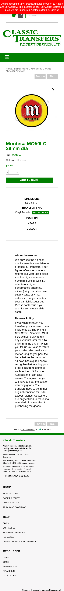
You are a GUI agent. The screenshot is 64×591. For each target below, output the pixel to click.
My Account (9, 571)
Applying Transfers (14, 532)
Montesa (36, 69)
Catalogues (9, 576)
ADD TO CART (29, 180)
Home (9, 69)
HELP (6, 516)
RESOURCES (11, 551)
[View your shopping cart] (13, 15)
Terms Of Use (10, 494)
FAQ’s (6, 523)
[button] (53, 89)
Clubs (6, 562)
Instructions (40, 212)
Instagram (8, 537)
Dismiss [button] (54, 10)
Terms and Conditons (14, 507)
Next (52, 76)
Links (6, 557)
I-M (29, 69)
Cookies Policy (11, 498)
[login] (20, 15)
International (19, 69)
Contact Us (9, 528)
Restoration (10, 567)
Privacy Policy (11, 503)
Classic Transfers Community (19, 541)
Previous (40, 76)
